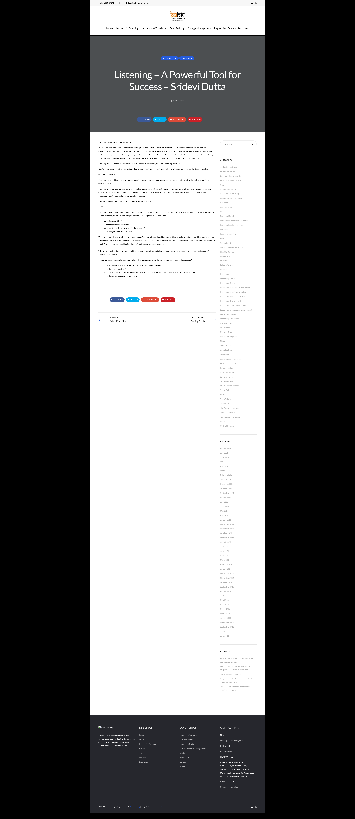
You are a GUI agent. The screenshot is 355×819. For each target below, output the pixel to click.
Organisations (226, 350)
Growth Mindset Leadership (231, 247)
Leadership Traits (187, 744)
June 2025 (224, 506)
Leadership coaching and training (233, 292)
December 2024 (227, 524)
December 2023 (227, 573)
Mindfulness (225, 327)
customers (224, 202)
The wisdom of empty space (231, 674)
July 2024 (224, 546)
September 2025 (227, 493)
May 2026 (224, 461)
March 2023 (225, 609)
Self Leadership (226, 377)
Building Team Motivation (230, 180)
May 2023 (224, 600)
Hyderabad (233, 787)
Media (182, 753)
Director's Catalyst (228, 207)
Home (109, 28)
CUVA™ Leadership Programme (193, 748)
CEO (222, 185)
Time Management (228, 412)
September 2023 (227, 587)
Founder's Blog (186, 757)
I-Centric (224, 261)
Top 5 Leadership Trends (230, 417)
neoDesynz (162, 807)
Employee (224, 229)
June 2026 (224, 457)
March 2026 (225, 470)
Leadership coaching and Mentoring (235, 287)
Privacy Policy (135, 807)
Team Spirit (225, 403)
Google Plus (179, 119)
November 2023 (227, 578)
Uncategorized (226, 421)
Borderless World (227, 171)
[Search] (252, 143)
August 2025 (225, 497)
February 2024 (226, 564)
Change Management (199, 28)
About (141, 739)
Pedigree (183, 766)
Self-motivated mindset (229, 385)
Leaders (223, 269)
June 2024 (224, 551)
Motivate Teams (186, 739)
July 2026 (224, 453)
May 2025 (224, 511)
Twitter (161, 119)
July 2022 (224, 631)
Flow (222, 238)
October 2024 (226, 533)
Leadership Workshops (154, 28)
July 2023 (224, 595)
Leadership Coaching (127, 28)
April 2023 (224, 604)
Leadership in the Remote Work (233, 305)
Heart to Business (227, 252)
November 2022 (227, 622)
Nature (223, 341)
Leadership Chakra (228, 278)
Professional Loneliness (230, 363)
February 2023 (226, 613)
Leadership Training (228, 314)
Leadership (224, 274)
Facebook (145, 119)
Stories (142, 748)
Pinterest (196, 119)
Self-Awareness (226, 381)
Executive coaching (228, 234)
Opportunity (225, 345)
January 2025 (225, 520)
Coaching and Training (229, 194)
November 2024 (227, 528)
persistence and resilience (230, 359)
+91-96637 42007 (106, 3)
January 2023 (225, 618)
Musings (142, 757)
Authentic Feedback (228, 167)
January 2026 (225, 479)
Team (141, 753)
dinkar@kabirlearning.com (137, 3)
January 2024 (225, 569)
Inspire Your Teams (224, 28)
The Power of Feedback (229, 408)
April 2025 (224, 515)
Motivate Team (226, 332)
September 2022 (227, 627)
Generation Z (225, 243)
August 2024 (225, 542)
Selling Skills (187, 58)
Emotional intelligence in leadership (235, 220)
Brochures (143, 762)
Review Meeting (226, 368)
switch (223, 394)
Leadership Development (230, 301)
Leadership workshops (229, 318)
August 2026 (225, 448)
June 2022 (224, 636)
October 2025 (226, 488)
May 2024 (224, 555)
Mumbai (223, 787)
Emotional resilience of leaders (232, 225)
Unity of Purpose (227, 426)
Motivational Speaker (229, 336)
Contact (183, 762)
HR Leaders (225, 256)
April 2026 (224, 466)
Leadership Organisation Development (236, 310)
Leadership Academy (188, 735)
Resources (243, 28)
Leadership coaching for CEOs (232, 296)
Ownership (224, 354)
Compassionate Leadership (231, 198)
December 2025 (227, 484)
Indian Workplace (227, 265)
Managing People (227, 323)
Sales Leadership (169, 58)
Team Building (177, 28)
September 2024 (227, 537)
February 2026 (226, 475)
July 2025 (224, 502)
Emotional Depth (227, 216)
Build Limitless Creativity (230, 176)
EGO (222, 211)
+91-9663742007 (227, 751)
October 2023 (226, 582)
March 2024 (225, 560)
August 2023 (225, 591)
